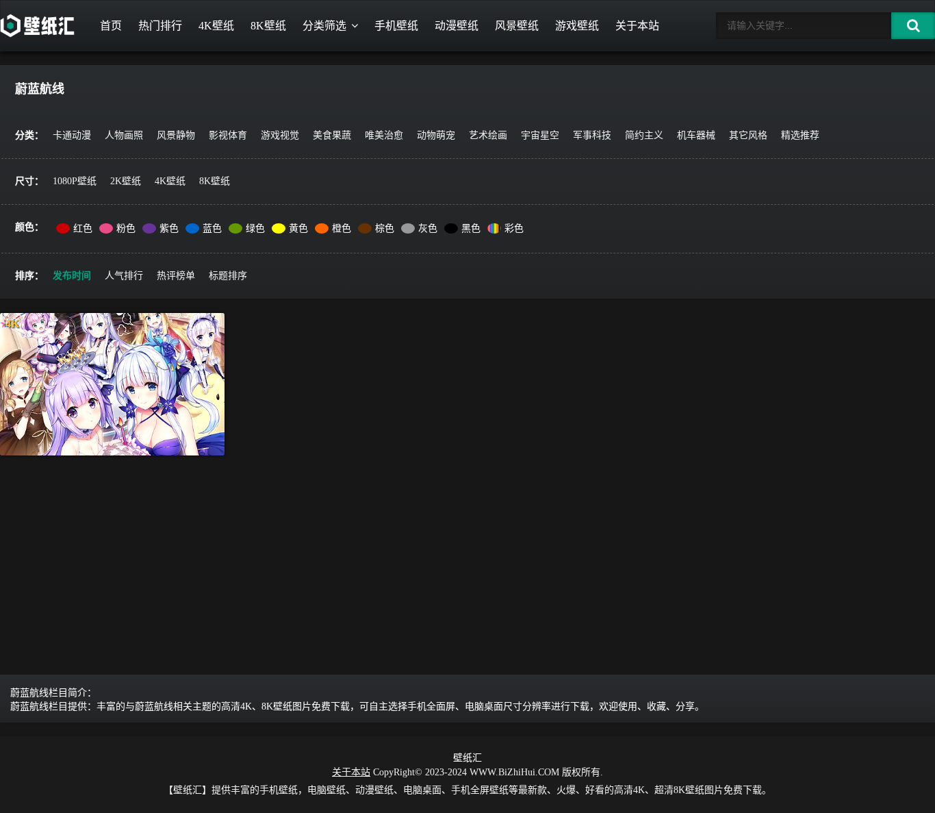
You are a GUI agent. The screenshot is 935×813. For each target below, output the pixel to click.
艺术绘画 (488, 135)
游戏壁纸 (577, 26)
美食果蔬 (332, 135)
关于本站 (637, 26)
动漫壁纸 (456, 26)
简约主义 (644, 135)
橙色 (341, 228)
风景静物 (176, 135)
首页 (111, 26)
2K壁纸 (125, 181)
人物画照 (124, 135)
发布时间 (72, 276)
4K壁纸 (216, 26)
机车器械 (696, 135)
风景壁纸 (517, 26)
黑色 (471, 228)
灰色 (427, 228)
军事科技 (592, 135)
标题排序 (228, 276)
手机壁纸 (396, 26)
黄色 (298, 228)
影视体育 (228, 135)
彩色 (514, 228)
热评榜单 (176, 276)
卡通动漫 (72, 135)
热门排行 (160, 26)
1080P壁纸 (75, 181)
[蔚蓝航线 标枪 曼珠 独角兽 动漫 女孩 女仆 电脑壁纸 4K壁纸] (112, 384)
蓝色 (212, 228)
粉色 (126, 228)
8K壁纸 (268, 26)
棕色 (384, 228)
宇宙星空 (540, 135)
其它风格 (748, 135)
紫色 (169, 228)
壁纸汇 (467, 758)
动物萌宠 (436, 135)
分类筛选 (324, 26)
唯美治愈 (384, 135)
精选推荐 (800, 135)
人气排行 (124, 276)
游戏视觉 (280, 135)
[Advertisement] (467, 572)
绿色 (255, 228)
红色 (82, 228)
